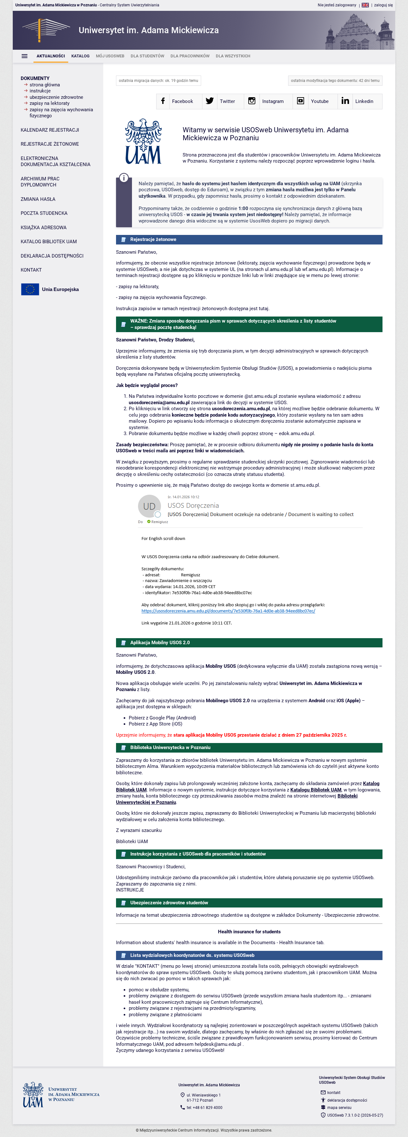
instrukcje (40, 91)
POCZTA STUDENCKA (44, 213)
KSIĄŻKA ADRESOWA (44, 227)
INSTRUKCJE (130, 890)
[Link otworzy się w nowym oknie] (163, 103)
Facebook (182, 101)
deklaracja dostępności (347, 1100)
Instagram (273, 101)
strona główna (45, 85)
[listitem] (50, 56)
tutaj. (264, 308)
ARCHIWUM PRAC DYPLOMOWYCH (40, 182)
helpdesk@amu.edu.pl (218, 1044)
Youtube (320, 101)
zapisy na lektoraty (49, 103)
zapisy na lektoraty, (139, 286)
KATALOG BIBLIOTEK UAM (49, 241)
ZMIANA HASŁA (38, 199)
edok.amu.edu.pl (296, 433)
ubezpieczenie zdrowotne (56, 97)
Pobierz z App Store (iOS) (155, 724)
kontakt (333, 1092)
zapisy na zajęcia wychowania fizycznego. (163, 297)
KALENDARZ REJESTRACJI (50, 130)
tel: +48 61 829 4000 (204, 1107)
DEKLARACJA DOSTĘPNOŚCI (52, 256)
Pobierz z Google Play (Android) (162, 718)
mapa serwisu (339, 1107)
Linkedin (364, 101)
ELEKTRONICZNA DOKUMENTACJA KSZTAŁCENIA (56, 162)
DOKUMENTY (35, 78)
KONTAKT (31, 270)
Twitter (227, 101)
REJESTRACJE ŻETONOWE (50, 144)
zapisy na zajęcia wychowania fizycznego (61, 113)
